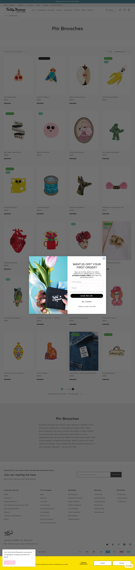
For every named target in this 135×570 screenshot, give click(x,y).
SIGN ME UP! (87, 296)
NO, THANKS (87, 301)
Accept (102, 563)
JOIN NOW (9, 562)
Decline (121, 563)
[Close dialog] (104, 258)
